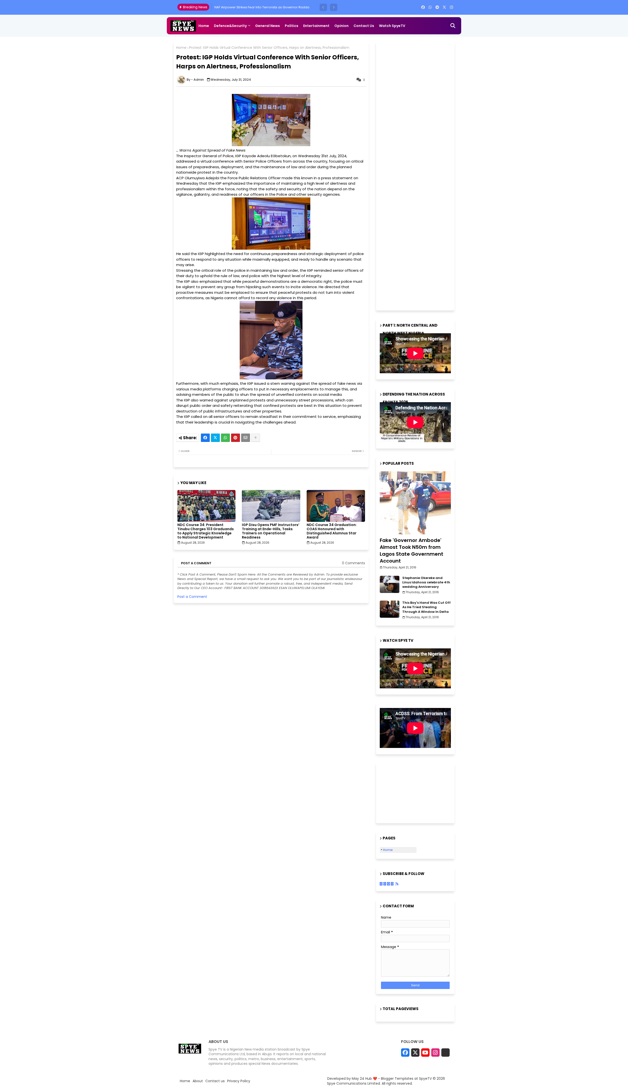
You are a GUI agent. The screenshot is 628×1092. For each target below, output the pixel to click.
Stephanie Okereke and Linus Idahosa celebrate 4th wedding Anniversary (426, 582)
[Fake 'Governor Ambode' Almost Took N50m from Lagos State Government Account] (415, 502)
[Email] (245, 438)
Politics (291, 25)
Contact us (363, 25)
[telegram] (437, 7)
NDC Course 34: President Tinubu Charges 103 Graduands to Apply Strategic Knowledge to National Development (205, 531)
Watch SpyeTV (392, 25)
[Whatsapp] (225, 438)
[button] (323, 7)
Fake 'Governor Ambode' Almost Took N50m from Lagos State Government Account (411, 550)
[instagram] (451, 7)
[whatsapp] (430, 7)
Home (203, 25)
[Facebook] (205, 438)
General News (267, 25)
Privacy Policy (238, 1081)
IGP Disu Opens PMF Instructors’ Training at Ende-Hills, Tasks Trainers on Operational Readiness (270, 531)
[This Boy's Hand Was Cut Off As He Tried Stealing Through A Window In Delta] (389, 609)
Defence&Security (230, 25)
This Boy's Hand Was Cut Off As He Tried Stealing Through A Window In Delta (426, 607)
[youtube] (425, 1052)
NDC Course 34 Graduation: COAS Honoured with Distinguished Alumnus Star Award (332, 531)
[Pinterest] (235, 438)
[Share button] (255, 438)
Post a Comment (192, 596)
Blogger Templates (397, 1078)
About (198, 1081)
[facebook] (423, 7)
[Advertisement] (416, 175)
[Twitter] (215, 438)
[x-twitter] (444, 7)
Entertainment (316, 25)
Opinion (341, 25)
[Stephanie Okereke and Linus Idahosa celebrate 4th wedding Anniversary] (389, 584)
